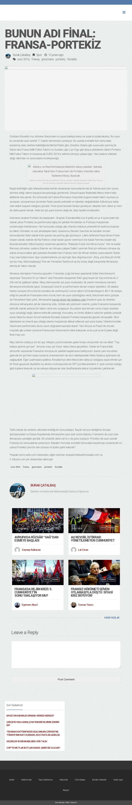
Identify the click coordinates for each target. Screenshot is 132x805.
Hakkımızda (26, 779)
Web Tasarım (71, 802)
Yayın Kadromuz (45, 779)
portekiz (60, 59)
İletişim (66, 790)
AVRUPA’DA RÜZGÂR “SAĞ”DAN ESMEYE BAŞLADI (36, 538)
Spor (39, 55)
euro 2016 (24, 59)
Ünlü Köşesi (80, 779)
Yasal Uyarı (118, 779)
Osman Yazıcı (85, 604)
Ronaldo (72, 59)
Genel (47, 528)
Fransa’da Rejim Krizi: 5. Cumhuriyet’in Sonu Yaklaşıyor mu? (33, 592)
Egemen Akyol (30, 604)
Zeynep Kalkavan (31, 549)
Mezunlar (64, 779)
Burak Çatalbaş (21, 55)
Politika (55, 528)
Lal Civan (83, 549)
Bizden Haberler (99, 779)
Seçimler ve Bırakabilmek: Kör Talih (26, 741)
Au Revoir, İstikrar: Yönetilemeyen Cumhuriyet (93, 538)
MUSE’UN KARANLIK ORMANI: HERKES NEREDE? (30, 715)
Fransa (35, 59)
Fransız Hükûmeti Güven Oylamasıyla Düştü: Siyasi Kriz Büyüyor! (92, 592)
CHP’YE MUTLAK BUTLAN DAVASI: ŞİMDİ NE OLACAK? (33, 748)
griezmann (47, 59)
